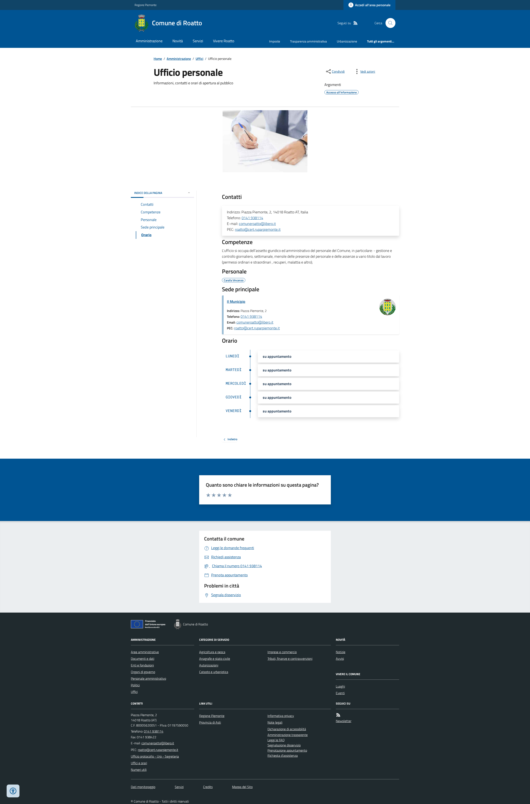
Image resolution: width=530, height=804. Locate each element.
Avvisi (340, 658)
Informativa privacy (280, 715)
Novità (177, 41)
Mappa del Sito (242, 786)
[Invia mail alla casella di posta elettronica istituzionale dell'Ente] (157, 743)
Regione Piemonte (146, 5)
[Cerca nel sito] (388, 23)
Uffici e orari (139, 762)
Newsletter (343, 720)
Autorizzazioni (208, 665)
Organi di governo (143, 671)
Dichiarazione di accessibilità (286, 729)
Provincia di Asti (210, 722)
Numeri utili (139, 769)
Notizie (340, 651)
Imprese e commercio (282, 651)
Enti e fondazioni (142, 665)
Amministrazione (149, 41)
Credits (208, 786)
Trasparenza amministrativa (308, 41)
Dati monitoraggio (143, 786)
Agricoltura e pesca (212, 651)
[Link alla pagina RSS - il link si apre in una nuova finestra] (355, 23)
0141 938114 (252, 218)
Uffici (199, 58)
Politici (135, 685)
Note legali (274, 722)
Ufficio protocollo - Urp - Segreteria (155, 756)
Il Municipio (236, 301)
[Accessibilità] (13, 791)
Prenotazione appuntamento (287, 750)
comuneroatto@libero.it (257, 223)
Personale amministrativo (148, 678)
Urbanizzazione (347, 41)
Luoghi (340, 686)
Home (158, 58)
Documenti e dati (142, 658)
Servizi (198, 41)
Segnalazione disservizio (284, 745)
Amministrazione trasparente (287, 734)
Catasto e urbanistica (213, 671)
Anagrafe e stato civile (214, 658)
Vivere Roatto (223, 41)
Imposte (274, 41)
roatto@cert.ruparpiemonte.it (258, 229)
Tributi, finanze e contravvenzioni (289, 658)
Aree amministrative (145, 651)
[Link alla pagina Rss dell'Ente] (338, 715)
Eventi (340, 692)
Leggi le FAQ (276, 740)
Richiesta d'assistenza (282, 755)
